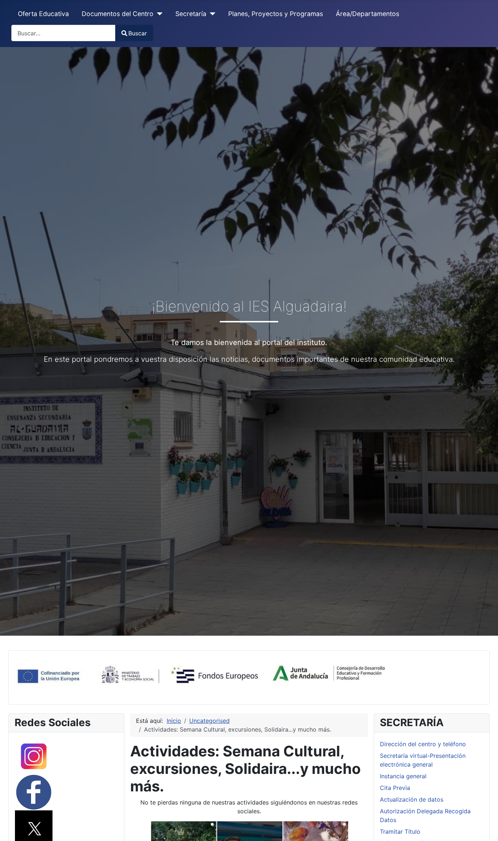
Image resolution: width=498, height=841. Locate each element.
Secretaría (190, 14)
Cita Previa (395, 787)
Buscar (137, 33)
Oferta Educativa (43, 14)
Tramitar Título (400, 831)
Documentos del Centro (117, 14)
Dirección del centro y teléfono (423, 744)
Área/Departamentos (367, 14)
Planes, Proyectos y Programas (275, 14)
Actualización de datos (411, 799)
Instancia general (403, 776)
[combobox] (63, 33)
